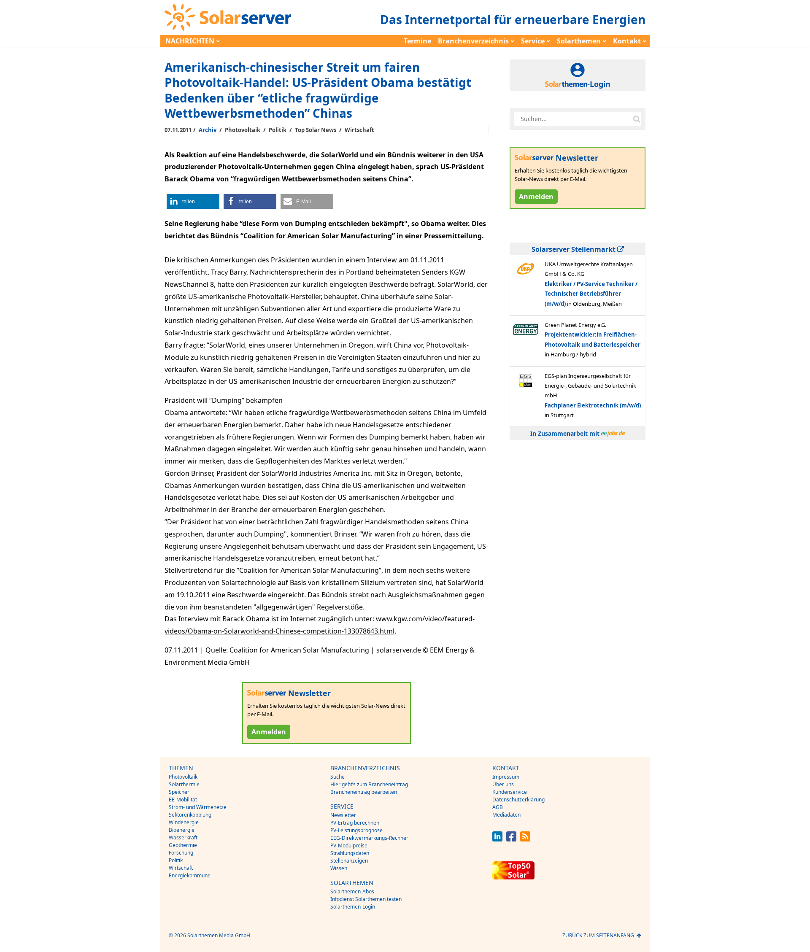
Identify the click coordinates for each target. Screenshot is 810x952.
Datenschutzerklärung (518, 799)
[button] (193, 201)
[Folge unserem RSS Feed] (525, 839)
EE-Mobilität (183, 799)
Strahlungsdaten (349, 853)
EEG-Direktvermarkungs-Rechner (369, 837)
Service (533, 41)
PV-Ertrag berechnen (354, 822)
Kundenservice (509, 792)
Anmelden (268, 731)
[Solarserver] (228, 17)
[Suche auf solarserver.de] (636, 119)
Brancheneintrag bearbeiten (363, 792)
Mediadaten (506, 814)
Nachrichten (189, 41)
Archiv (207, 130)
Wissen (338, 868)
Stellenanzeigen (349, 860)
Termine (417, 41)
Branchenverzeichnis (473, 41)
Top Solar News (315, 130)
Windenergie (184, 822)
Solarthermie (184, 784)
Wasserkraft (183, 837)
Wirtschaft (359, 130)
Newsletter (343, 815)
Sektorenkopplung (190, 814)
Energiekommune (190, 875)
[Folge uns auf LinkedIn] (497, 839)
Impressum (505, 776)
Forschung (181, 852)
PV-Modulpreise (348, 845)
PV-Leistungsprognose (356, 830)
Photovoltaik (242, 130)
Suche (337, 776)
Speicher (179, 792)
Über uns (503, 784)
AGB (497, 807)
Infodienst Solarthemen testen (366, 899)
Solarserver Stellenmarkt (574, 249)
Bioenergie (181, 829)
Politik (277, 130)
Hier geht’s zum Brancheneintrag (369, 784)
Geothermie (183, 845)
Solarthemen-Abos (352, 891)
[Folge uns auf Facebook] (511, 839)
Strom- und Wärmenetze (198, 807)
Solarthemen (579, 41)
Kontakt (627, 41)
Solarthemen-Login (352, 906)
